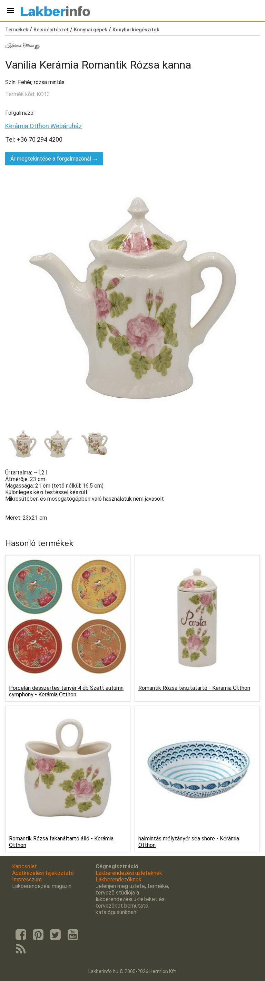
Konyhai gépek (90, 29)
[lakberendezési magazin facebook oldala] (20, 935)
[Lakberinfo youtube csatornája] (72, 935)
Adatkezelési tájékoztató (43, 873)
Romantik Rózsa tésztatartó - (194, 688)
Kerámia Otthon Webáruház (43, 126)
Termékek (16, 29)
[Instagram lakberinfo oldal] (38, 935)
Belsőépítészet (51, 29)
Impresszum (27, 879)
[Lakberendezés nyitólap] (55, 10)
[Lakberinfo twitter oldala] (55, 935)
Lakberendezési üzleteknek (129, 873)
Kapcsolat (24, 866)
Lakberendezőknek (118, 879)
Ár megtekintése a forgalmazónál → (54, 158)
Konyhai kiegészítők (135, 29)
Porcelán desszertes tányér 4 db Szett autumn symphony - (66, 691)
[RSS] (20, 949)
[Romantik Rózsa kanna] (22, 444)
